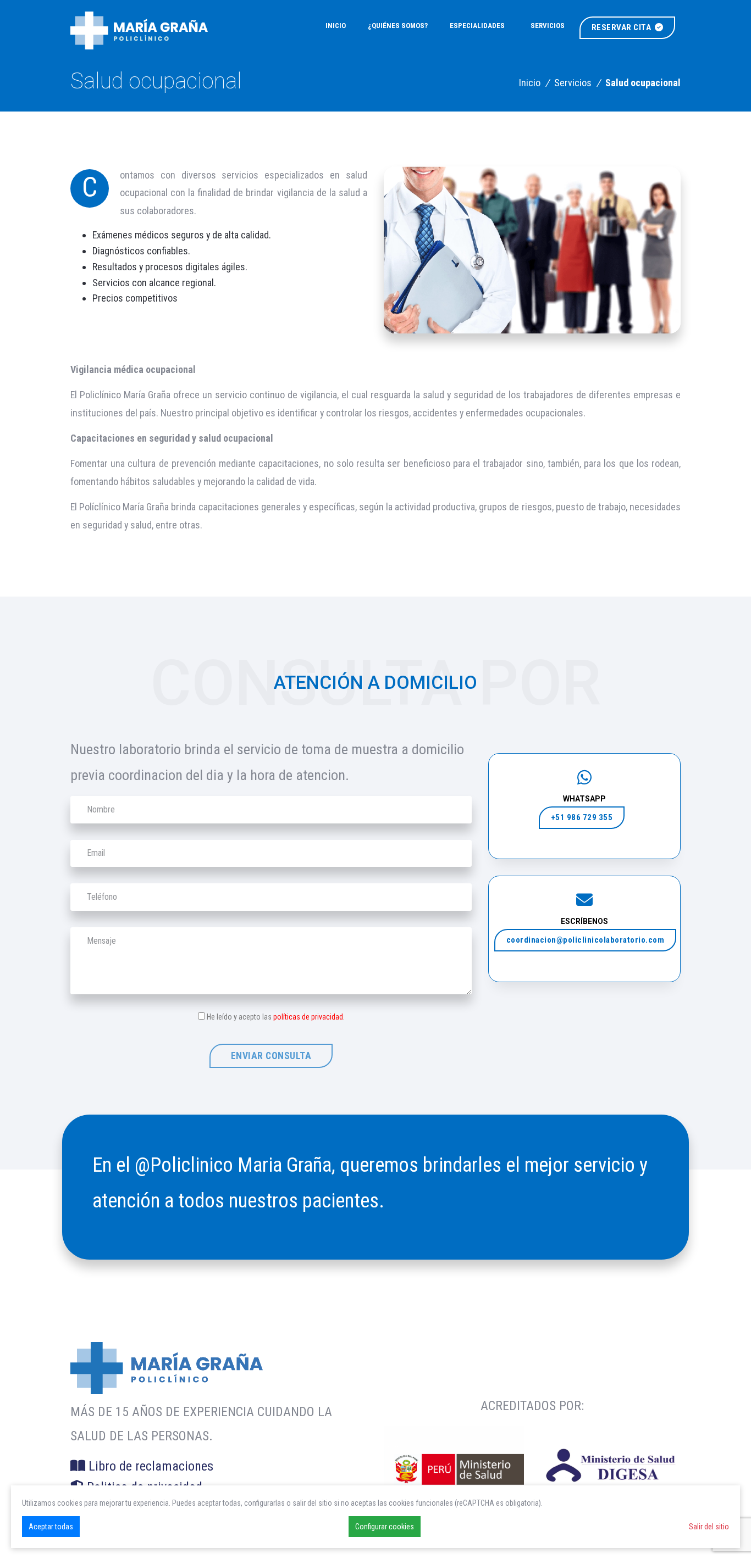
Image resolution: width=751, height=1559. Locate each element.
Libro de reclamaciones (149, 1466)
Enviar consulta (271, 1055)
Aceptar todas (51, 1526)
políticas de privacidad (308, 1016)
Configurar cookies (384, 1526)
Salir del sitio (709, 1526)
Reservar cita (622, 27)
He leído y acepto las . (276, 1016)
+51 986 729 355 (582, 817)
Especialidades (477, 25)
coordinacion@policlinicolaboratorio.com (585, 940)
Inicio (335, 25)
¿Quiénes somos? (398, 25)
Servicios (548, 25)
